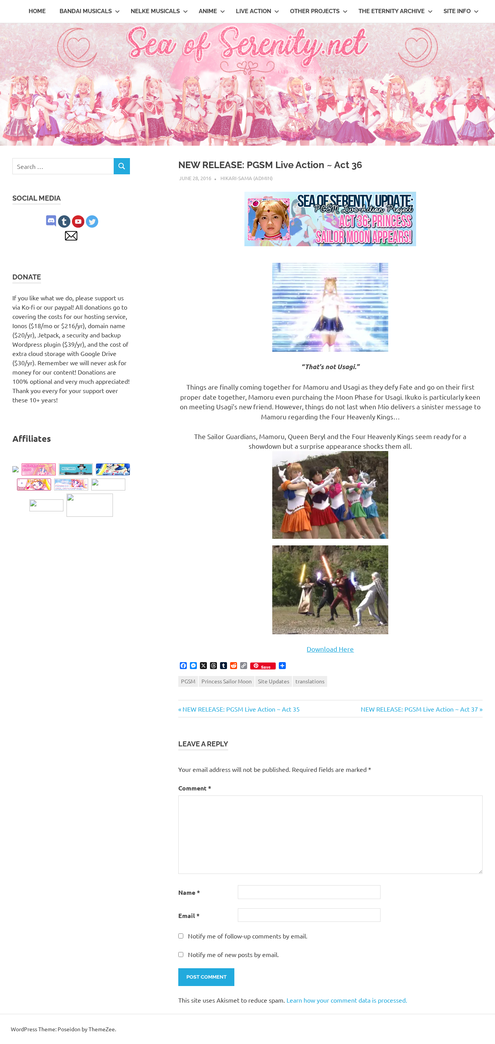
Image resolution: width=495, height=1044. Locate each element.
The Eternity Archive (391, 11)
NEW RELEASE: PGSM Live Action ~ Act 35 (241, 709)
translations (309, 681)
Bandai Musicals (86, 11)
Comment (194, 788)
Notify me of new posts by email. (233, 954)
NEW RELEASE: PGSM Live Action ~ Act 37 (419, 709)
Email (189, 915)
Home (37, 11)
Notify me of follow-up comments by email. (247, 936)
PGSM (188, 681)
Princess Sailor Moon (226, 681)
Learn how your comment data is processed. (347, 1000)
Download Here (330, 649)
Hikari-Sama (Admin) (246, 178)
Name (189, 892)
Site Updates (273, 681)
